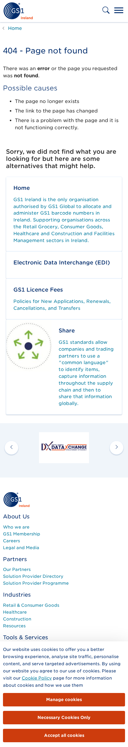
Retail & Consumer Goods (31, 605)
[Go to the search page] (107, 14)
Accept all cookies (64, 735)
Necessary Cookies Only (64, 717)
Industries (17, 595)
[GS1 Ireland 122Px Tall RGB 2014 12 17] (16, 499)
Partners (15, 559)
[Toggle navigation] (119, 11)
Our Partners (17, 569)
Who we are (16, 527)
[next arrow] (117, 448)
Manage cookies (64, 699)
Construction (17, 619)
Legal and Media (21, 547)
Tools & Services (25, 637)
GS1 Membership (21, 534)
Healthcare (15, 612)
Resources (14, 625)
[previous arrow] (11, 448)
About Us (16, 516)
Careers (11, 540)
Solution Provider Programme (36, 583)
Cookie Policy (37, 678)
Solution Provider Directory (33, 576)
